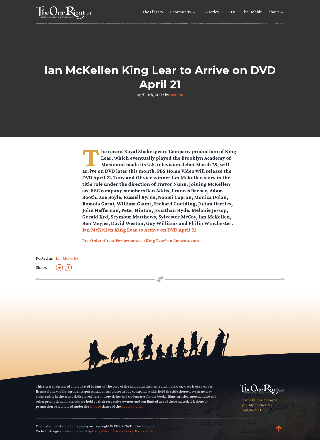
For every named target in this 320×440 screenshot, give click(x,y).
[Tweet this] (59, 267)
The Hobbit (252, 11)
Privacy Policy (123, 431)
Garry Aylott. (101, 431)
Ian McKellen (67, 258)
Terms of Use (144, 431)
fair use (95, 406)
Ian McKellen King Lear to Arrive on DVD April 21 (139, 230)
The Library (152, 11)
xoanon (176, 94)
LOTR (230, 11)
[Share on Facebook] (68, 267)
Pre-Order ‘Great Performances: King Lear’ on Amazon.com (140, 240)
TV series (211, 11)
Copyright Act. (132, 406)
